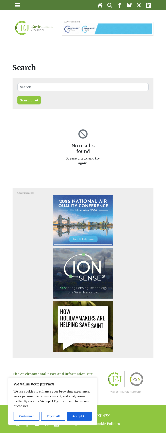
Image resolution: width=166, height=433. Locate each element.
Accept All (79, 416)
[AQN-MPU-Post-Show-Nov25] (83, 273)
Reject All (53, 416)
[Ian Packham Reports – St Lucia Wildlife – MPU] (83, 326)
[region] (52, 401)
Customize (26, 416)
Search (26, 100)
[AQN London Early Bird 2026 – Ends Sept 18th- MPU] (83, 220)
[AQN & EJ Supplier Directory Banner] (107, 29)
